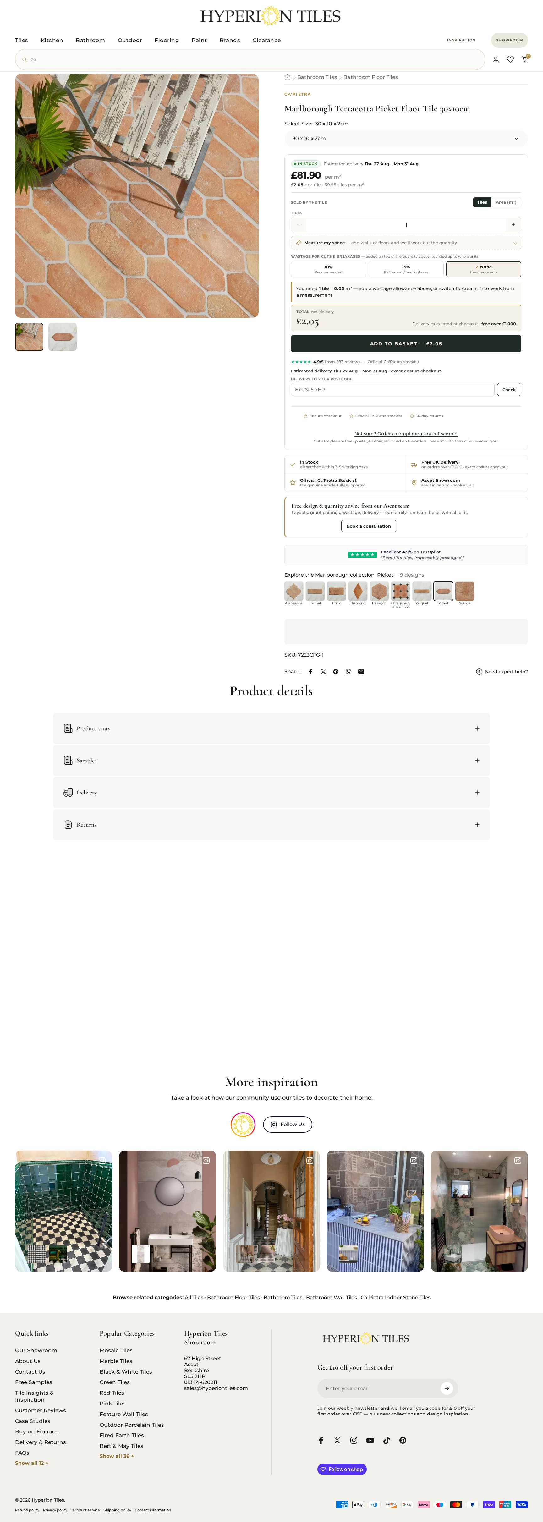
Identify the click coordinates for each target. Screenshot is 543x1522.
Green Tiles (115, 1382)
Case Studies (32, 1421)
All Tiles (194, 1297)
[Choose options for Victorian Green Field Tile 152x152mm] (58, 1254)
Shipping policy (117, 1510)
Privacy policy (55, 1510)
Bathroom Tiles (317, 77)
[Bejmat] (315, 591)
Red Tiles (112, 1392)
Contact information (153, 1510)
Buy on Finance (36, 1431)
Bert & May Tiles (121, 1445)
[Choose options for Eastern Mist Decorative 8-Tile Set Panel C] (141, 1254)
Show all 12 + (31, 1463)
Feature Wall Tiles (124, 1414)
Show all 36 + (117, 1456)
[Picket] (443, 591)
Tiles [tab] (482, 202)
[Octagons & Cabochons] (400, 591)
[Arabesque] (293, 591)
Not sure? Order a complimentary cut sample (406, 433)
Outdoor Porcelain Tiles (132, 1424)
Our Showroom (36, 1350)
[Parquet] (422, 591)
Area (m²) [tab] (506, 202)
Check (509, 389)
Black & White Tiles (126, 1371)
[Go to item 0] (29, 337)
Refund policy (27, 1510)
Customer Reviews (40, 1410)
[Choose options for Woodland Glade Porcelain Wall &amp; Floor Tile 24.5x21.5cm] (452, 1254)
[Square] (464, 591)
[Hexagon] (379, 591)
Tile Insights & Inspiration (34, 1396)
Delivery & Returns (40, 1442)
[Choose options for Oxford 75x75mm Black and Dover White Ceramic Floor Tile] (37, 1254)
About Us (28, 1361)
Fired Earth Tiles (122, 1435)
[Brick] (336, 591)
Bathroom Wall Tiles (331, 1297)
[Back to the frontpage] (287, 77)
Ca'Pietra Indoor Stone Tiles (396, 1297)
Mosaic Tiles (116, 1350)
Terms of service (85, 1510)
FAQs (22, 1452)
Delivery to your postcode (322, 379)
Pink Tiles (113, 1403)
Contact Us (30, 1371)
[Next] (242, 209)
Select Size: (316, 124)
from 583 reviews (325, 361)
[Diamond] (357, 591)
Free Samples (33, 1382)
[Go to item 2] (62, 337)
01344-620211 (200, 1382)
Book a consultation (369, 526)
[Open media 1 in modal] (137, 196)
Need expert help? (506, 671)
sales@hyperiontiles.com (216, 1388)
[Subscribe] (447, 1388)
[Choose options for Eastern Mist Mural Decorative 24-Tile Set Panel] (162, 1254)
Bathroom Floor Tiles (370, 77)
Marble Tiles (116, 1361)
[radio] (328, 269)
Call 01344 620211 (315, 525)
